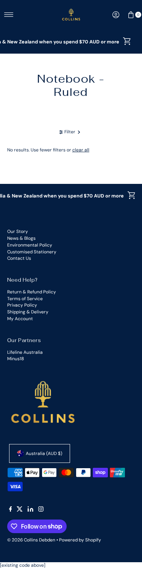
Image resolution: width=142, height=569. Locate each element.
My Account (20, 319)
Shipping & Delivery (27, 312)
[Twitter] (20, 510)
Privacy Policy (22, 305)
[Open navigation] (9, 14)
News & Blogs (21, 238)
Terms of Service (25, 299)
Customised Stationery (31, 252)
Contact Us (19, 258)
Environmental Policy (29, 245)
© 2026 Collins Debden (31, 540)
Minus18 (15, 359)
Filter (69, 132)
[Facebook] (10, 510)
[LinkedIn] (30, 510)
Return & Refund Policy (31, 292)
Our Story (17, 231)
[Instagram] (41, 510)
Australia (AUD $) (44, 453)
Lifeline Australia (25, 352)
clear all (80, 150)
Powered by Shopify (80, 540)
